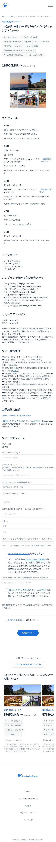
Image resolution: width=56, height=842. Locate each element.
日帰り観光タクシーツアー (13, 710)
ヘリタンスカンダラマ (36, 55)
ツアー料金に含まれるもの (19, 554)
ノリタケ (20, 46)
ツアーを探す (11, 16)
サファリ (31, 51)
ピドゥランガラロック (13, 42)
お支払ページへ (28, 633)
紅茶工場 (8, 46)
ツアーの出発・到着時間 (35, 559)
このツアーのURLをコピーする (28, 664)
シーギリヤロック (11, 37)
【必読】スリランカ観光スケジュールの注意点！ (22, 421)
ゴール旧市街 (33, 46)
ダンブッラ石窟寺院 (30, 37)
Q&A (28, 792)
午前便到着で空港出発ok (14, 55)
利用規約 (11, 620)
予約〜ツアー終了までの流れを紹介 (16, 415)
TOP (3, 16)
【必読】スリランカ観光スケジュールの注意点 (27, 590)
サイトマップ (28, 820)
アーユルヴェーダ (13, 734)
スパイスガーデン (42, 42)
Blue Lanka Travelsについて (28, 799)
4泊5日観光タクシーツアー (11, 22)
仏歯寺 (28, 42)
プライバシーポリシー (28, 813)
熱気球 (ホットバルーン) (13, 51)
